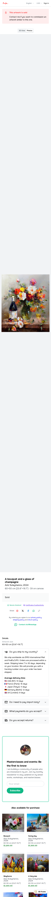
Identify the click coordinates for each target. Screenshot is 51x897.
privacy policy (36, 617)
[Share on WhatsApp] (33, 611)
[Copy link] (39, 611)
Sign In (46, 3)
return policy (33, 620)
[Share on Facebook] (28, 611)
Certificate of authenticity (35, 605)
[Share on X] (22, 611)
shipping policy (18, 620)
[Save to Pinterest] (17, 611)
